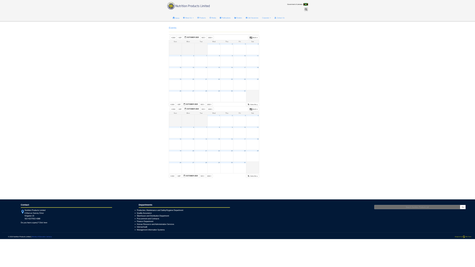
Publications (226, 18)
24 (245, 79)
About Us (188, 18)
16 (232, 67)
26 (180, 91)
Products (202, 18)
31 (245, 91)
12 (180, 67)
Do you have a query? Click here (34, 223)
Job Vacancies (252, 18)
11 (258, 56)
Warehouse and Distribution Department (153, 216)
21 (206, 79)
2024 (174, 37)
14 (206, 67)
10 (245, 56)
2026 (210, 37)
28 (206, 91)
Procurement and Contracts (148, 219)
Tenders (239, 18)
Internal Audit (142, 227)
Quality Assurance (144, 213)
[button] (252, 104)
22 (219, 79)
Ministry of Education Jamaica (42, 237)
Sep (180, 37)
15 (219, 67)
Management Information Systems (151, 230)
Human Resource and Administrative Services (155, 224)
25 (258, 79)
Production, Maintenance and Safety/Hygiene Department (160, 210)
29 (219, 91)
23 (232, 79)
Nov (203, 37)
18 (258, 67)
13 (193, 67)
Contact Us (280, 18)
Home (177, 18)
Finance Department (145, 221)
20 (193, 79)
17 (245, 67)
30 (232, 91)
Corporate (266, 18)
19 (180, 79)
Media (213, 18)
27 (193, 91)
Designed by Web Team (463, 236)
